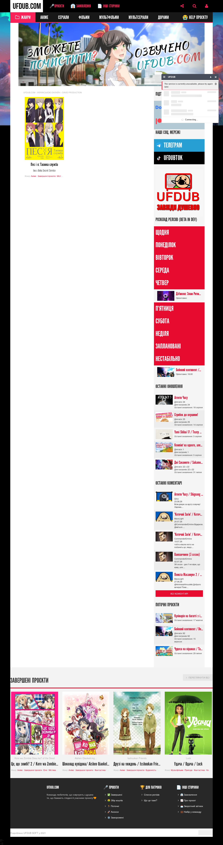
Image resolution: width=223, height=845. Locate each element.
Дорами (163, 17)
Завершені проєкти (47, 176)
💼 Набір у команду (190, 811)
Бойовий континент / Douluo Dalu (188, 370)
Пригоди (188, 770)
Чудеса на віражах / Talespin (188, 649)
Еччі (45, 770)
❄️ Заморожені (115, 817)
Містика (60, 176)
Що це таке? (150, 800)
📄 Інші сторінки (108, 6)
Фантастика (100, 770)
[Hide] (216, 77)
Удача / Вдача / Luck (188, 764)
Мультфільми (109, 17)
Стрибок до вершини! (186, 415)
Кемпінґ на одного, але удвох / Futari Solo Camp (188, 445)
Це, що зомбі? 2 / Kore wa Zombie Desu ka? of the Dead (34, 764)
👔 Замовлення (81, 6)
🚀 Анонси (113, 811)
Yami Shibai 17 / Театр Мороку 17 (188, 432)
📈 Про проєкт (188, 800)
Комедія (210, 770)
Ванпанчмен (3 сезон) (187, 554)
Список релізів (151, 794)
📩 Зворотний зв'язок (191, 806)
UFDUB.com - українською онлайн (41, 92)
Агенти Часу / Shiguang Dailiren (188, 494)
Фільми (84, 17)
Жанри (26, 17)
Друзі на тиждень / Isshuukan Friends (137, 764)
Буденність (151, 770)
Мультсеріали (138, 17)
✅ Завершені (114, 794)
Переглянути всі (199, 677)
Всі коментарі (179, 593)
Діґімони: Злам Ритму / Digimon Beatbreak (188, 293)
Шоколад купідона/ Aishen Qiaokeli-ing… (86, 764)
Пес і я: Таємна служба (44, 167)
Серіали (63, 17)
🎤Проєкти (56, 6)
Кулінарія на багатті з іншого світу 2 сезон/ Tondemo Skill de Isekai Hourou (188, 616)
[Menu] (164, 77)
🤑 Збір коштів (115, 800)
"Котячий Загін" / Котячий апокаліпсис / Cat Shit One (188, 514)
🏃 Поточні (113, 806)
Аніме (44, 17)
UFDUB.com (26, 6)
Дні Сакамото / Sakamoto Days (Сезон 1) (188, 462)
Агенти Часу (181, 397)
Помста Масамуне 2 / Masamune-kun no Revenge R (188, 574)
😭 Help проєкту (195, 17)
